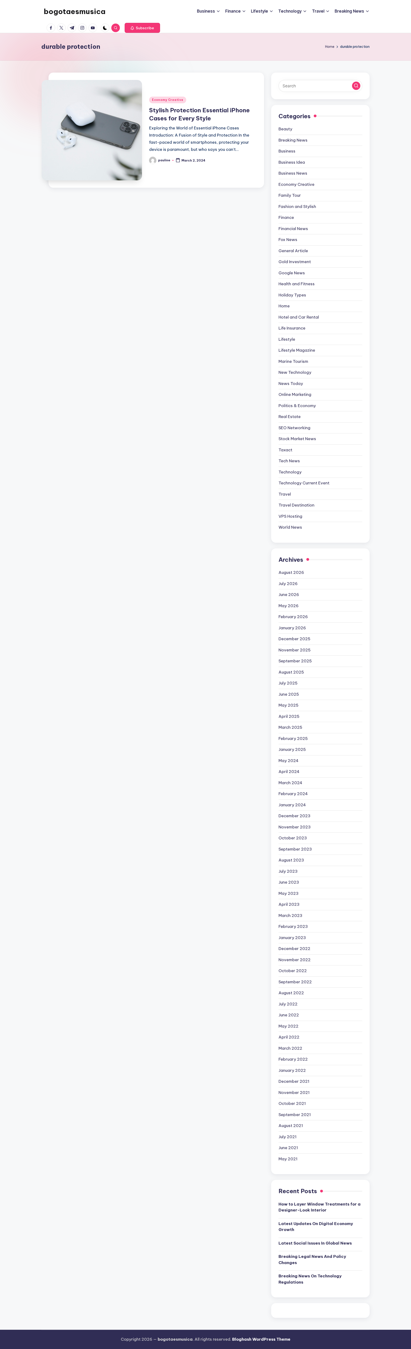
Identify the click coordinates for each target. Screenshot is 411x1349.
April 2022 (289, 1037)
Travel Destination (296, 505)
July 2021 (288, 1136)
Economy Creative (167, 100)
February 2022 (293, 1059)
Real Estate (290, 416)
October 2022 (293, 970)
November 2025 (295, 650)
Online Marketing (295, 394)
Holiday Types (292, 295)
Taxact (285, 450)
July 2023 (288, 871)
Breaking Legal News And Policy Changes (312, 1259)
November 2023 (295, 827)
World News (290, 527)
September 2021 (295, 1114)
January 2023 (292, 937)
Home (284, 306)
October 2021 (292, 1103)
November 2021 (294, 1092)
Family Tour (290, 195)
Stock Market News (297, 438)
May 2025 (288, 705)
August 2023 (291, 860)
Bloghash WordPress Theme (261, 1339)
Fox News (288, 239)
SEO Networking (294, 427)
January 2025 (292, 749)
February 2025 (293, 738)
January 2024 (292, 804)
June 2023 (289, 882)
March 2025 (290, 727)
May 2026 (288, 605)
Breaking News (293, 140)
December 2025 (294, 638)
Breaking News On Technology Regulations (310, 1279)
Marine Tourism (293, 361)
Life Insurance (292, 328)
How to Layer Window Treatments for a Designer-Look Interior (320, 1207)
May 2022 (288, 1026)
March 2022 (290, 1048)
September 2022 (295, 982)
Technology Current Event (304, 483)
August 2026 (291, 572)
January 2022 (292, 1070)
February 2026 (293, 616)
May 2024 (288, 760)
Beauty (285, 129)
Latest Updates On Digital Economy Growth (316, 1226)
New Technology (295, 372)
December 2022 (294, 948)
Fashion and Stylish (297, 206)
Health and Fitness (297, 283)
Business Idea (292, 162)
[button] (142, 28)
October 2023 (293, 838)
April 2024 (289, 771)
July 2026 (288, 583)
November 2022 (295, 959)
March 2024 (290, 782)
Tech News (289, 460)
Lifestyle (287, 339)
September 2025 (295, 661)
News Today (291, 383)
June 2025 (289, 694)
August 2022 (291, 992)
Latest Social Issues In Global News (315, 1243)
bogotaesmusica (74, 11)
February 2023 (293, 926)
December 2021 (294, 1081)
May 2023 (288, 893)
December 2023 (294, 815)
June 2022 (289, 1015)
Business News (293, 173)
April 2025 (289, 716)
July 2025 (288, 683)
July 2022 (288, 1004)
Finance (286, 217)
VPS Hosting (290, 516)
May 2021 (288, 1159)
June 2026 (289, 594)
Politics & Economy (297, 405)
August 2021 (291, 1125)
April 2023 (289, 904)
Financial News (293, 228)
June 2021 (288, 1147)
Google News (292, 273)
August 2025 (291, 672)
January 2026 (292, 627)
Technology (290, 472)
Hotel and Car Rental (299, 317)
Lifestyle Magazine (297, 350)
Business (287, 151)
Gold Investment (295, 261)
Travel (285, 494)
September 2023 (295, 849)
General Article (293, 250)
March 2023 (290, 915)
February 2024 (293, 793)
